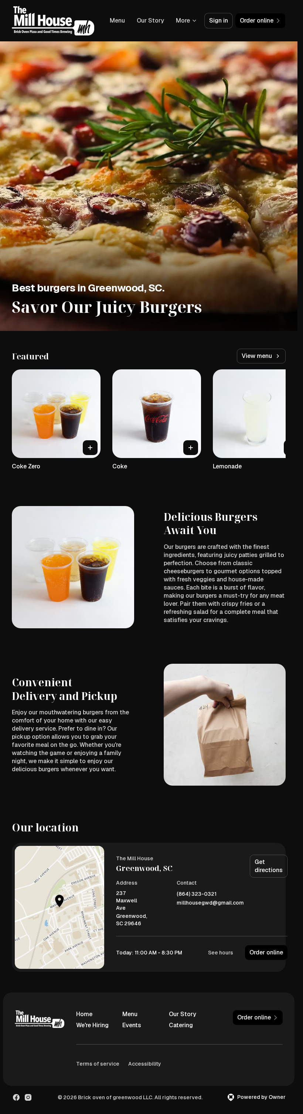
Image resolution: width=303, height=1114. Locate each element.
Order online (266, 952)
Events (131, 1025)
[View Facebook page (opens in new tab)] (16, 1097)
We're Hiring (92, 1025)
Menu (117, 20)
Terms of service (97, 1063)
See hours (220, 952)
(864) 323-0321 (197, 894)
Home (84, 1014)
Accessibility (144, 1063)
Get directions (269, 866)
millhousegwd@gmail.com (210, 902)
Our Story (150, 20)
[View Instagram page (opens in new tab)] (28, 1097)
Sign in (218, 20)
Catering (181, 1025)
